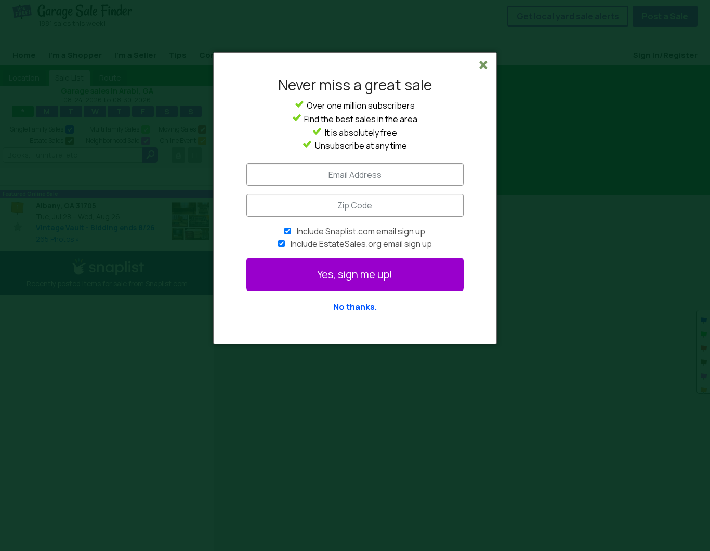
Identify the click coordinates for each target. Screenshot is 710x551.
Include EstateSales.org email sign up (361, 244)
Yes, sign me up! (354, 274)
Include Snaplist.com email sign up (361, 231)
